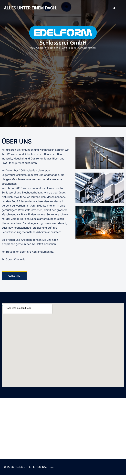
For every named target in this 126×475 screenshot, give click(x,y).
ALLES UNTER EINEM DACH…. (32, 8)
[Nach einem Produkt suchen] (114, 8)
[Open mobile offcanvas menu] (120, 8)
